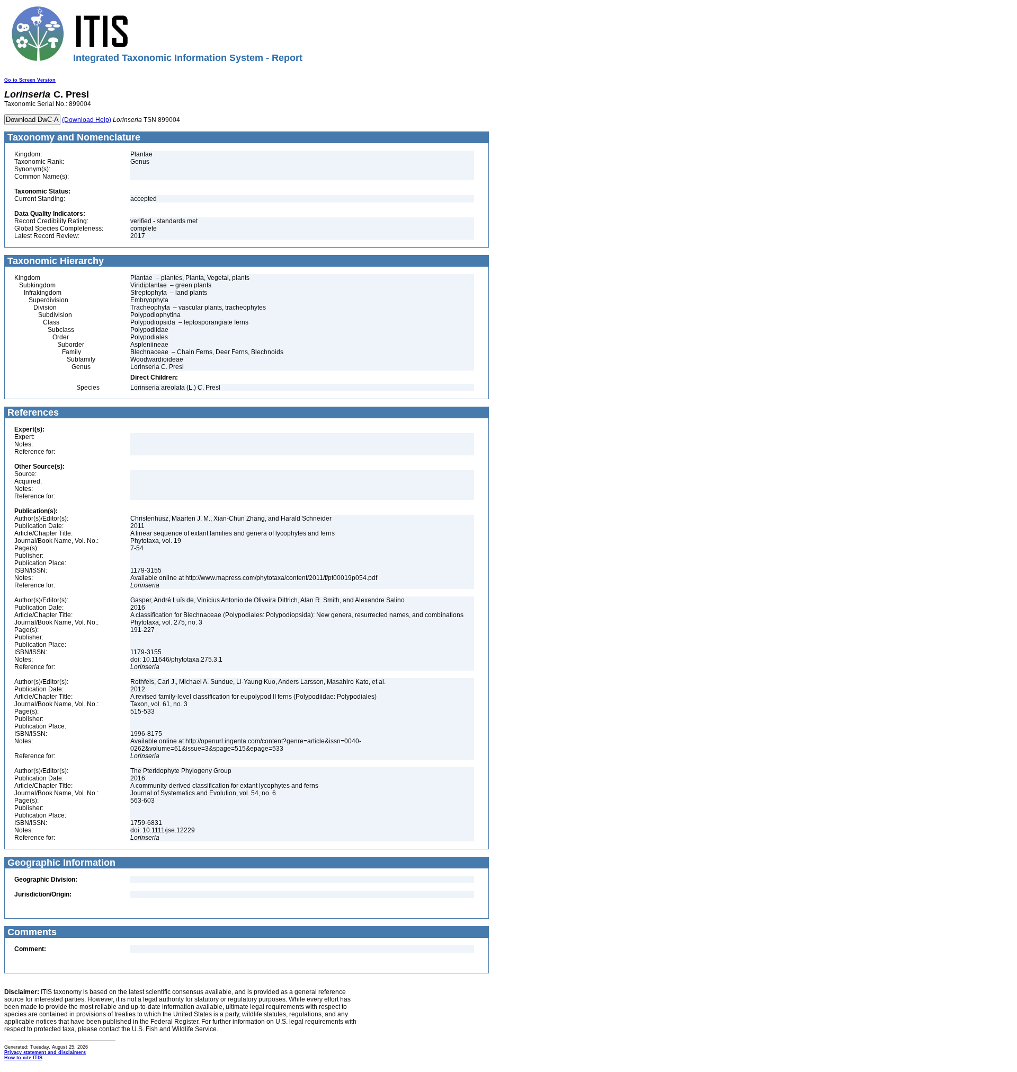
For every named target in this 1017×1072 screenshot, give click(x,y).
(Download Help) (86, 120)
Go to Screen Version (30, 80)
